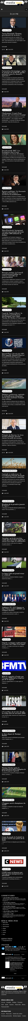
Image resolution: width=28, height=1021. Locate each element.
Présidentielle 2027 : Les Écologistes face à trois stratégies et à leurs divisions (13, 152)
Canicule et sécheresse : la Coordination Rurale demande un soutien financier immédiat (13, 475)
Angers (4, 928)
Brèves (8, 501)
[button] (2, 9)
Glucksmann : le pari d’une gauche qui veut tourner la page (14, 114)
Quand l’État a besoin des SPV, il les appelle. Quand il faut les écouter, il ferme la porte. (13, 355)
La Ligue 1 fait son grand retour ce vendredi (13, 574)
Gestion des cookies (17, 1013)
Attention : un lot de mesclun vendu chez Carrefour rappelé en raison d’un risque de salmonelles (13, 539)
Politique (9, 30)
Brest (4, 934)
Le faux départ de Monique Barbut (11, 735)
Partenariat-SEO (5, 1006)
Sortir (2, 1004)
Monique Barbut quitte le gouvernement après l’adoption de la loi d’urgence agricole (14, 769)
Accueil (3, 1013)
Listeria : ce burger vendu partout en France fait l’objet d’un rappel (14, 643)
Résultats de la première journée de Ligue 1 (13, 505)
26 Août (23, 954)
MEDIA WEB (8, 954)
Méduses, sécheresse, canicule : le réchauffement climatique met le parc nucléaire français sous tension (13, 396)
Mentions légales (17, 1015)
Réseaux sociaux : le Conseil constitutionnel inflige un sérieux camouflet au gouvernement (12, 275)
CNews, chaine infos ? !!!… (9, 912)
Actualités (9, 67)
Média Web (5, 922)
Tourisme (9, 309)
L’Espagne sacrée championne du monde (13, 804)
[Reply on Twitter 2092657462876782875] (6, 974)
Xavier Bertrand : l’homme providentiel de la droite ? (12, 34)
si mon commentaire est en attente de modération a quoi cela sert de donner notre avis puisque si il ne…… (14, 904)
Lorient (4, 932)
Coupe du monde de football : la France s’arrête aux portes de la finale (13, 838)
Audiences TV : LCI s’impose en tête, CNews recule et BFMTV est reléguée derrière (13, 608)
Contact (24, 1015)
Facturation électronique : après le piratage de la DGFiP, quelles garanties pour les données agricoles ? (14, 73)
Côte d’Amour (6, 924)
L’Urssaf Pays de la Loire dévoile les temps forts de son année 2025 (13, 712)
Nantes (4, 930)
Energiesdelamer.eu (7, 940)
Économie (9, 391)
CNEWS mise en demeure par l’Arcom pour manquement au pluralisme (12, 873)
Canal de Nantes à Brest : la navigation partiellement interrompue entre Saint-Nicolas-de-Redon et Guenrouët (14, 315)
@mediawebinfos (17, 954)
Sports (12, 501)
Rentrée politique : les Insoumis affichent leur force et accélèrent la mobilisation (14, 193)
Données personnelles (6, 1015)
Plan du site (9, 1013)
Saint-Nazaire (6, 926)
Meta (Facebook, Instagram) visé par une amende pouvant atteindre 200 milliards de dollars (13, 232)
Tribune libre (18, 1004)
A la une (4, 30)
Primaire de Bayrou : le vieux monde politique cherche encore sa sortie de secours (13, 436)
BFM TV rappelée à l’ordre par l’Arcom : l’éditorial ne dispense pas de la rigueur (13, 678)
